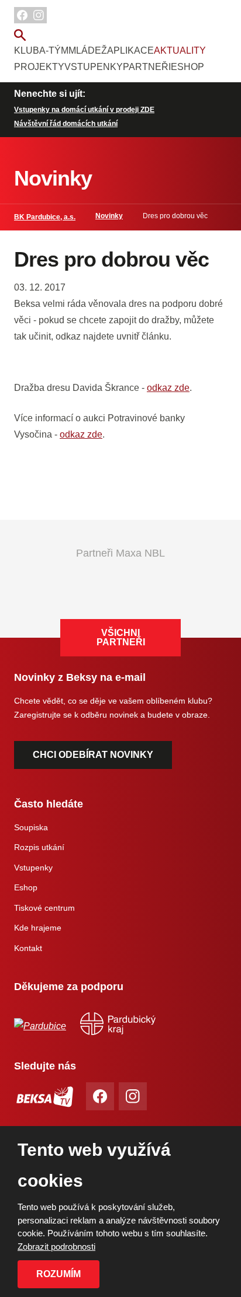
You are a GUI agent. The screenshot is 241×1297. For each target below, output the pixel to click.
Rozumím (58, 1274)
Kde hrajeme (37, 927)
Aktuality (180, 50)
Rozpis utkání (39, 847)
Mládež (87, 50)
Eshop (187, 67)
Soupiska (31, 827)
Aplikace (130, 50)
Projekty (39, 67)
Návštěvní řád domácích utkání (66, 124)
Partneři (147, 67)
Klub (26, 50)
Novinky (109, 216)
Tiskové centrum (44, 908)
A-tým (53, 50)
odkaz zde (168, 388)
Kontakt (28, 948)
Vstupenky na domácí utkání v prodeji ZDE (84, 110)
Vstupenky (93, 67)
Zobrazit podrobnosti (56, 1246)
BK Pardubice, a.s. (44, 217)
